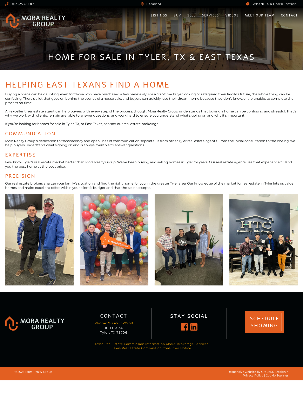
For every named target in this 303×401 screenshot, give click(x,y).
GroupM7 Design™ (275, 372)
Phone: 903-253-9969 (113, 323)
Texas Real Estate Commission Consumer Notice (151, 348)
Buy (177, 15)
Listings (159, 15)
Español (153, 4)
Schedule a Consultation (274, 4)
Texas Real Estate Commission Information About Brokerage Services (151, 344)
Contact (289, 15)
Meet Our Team (260, 15)
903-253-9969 (23, 4)
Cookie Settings (277, 375)
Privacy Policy (253, 375)
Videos (232, 15)
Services (210, 15)
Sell (191, 15)
